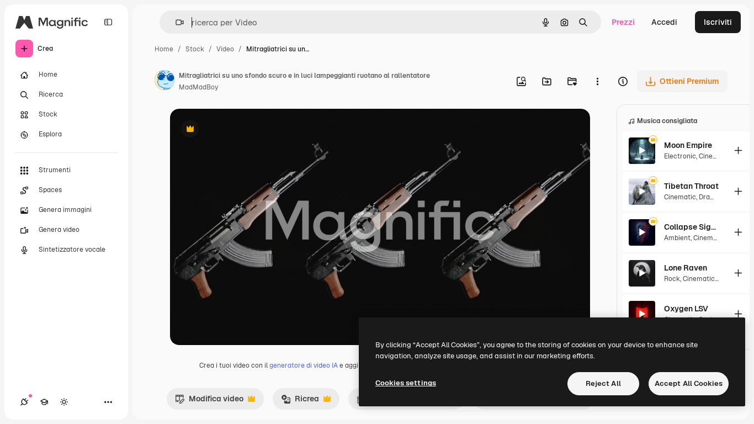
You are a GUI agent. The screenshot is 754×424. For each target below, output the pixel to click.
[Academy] (44, 402)
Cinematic (715, 156)
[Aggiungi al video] (738, 150)
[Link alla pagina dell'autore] (164, 81)
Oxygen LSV (686, 309)
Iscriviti (718, 22)
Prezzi (623, 22)
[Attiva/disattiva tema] (64, 402)
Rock (672, 278)
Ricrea (300, 401)
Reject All (603, 383)
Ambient (677, 238)
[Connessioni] (24, 402)
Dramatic (713, 197)
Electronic (680, 156)
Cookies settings (405, 383)
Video (225, 49)
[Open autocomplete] (175, 22)
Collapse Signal (691, 227)
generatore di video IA (303, 365)
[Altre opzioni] (597, 81)
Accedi (664, 22)
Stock (194, 49)
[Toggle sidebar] (108, 22)
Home (164, 49)
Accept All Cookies (689, 383)
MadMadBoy (198, 87)
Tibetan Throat (691, 186)
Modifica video (209, 401)
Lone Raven (685, 268)
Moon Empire (688, 145)
